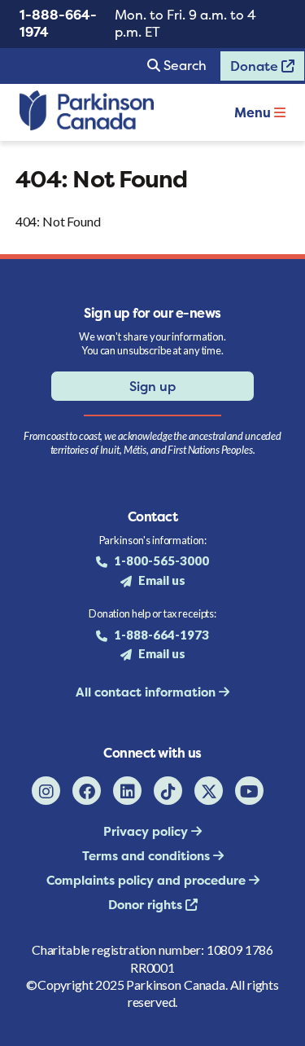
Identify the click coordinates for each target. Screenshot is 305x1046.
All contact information (147, 692)
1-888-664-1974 (58, 23)
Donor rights (146, 904)
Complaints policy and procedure (147, 880)
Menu (254, 112)
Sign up (152, 386)
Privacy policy (147, 831)
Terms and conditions (147, 855)
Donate (250, 69)
